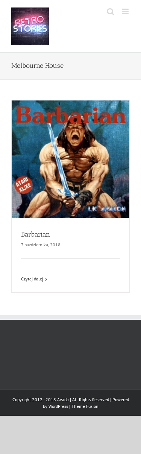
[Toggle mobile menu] (126, 11)
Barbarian (35, 234)
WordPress (58, 406)
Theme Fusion (85, 406)
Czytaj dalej (32, 279)
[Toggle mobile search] (110, 11)
